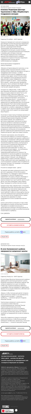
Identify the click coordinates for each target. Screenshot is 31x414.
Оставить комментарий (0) (15, 225)
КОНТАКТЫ (21, 356)
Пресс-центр (5, 358)
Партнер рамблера (14, 406)
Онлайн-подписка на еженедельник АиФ (14, 360)
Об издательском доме (9, 356)
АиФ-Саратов (4, 36)
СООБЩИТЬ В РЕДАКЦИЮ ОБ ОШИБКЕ (12, 362)
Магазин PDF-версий (17, 358)
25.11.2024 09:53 (5, 6)
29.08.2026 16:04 (5, 244)
